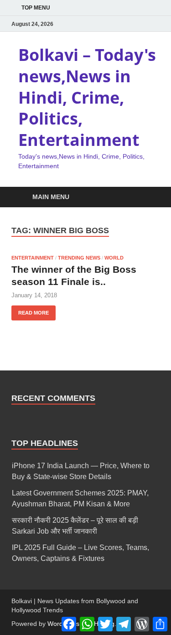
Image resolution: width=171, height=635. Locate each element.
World (114, 257)
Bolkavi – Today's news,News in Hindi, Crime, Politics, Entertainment (87, 97)
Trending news (79, 257)
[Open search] (148, 197)
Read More (30, 310)
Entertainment (32, 257)
